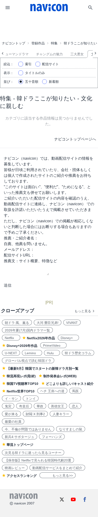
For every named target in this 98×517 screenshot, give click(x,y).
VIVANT (72, 323)
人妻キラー (61, 414)
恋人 (75, 406)
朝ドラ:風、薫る (17, 323)
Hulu (52, 353)
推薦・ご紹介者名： (21, 238)
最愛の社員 (13, 422)
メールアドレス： (19, 249)
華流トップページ (20, 445)
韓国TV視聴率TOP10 (22, 384)
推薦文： (11, 261)
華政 (40, 406)
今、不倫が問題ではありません (28, 429)
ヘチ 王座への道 (52, 391)
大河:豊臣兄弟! (48, 323)
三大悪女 (77, 54)
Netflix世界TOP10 (20, 391)
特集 (54, 43)
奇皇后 (24, 406)
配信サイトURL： (19, 255)
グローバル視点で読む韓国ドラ (28, 361)
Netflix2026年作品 (41, 338)
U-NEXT (11, 353)
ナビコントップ (13, 43)
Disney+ (68, 338)
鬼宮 (8, 406)
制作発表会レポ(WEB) (60, 376)
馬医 (75, 391)
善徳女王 (57, 406)
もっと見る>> (57, 475)
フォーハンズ (52, 437)
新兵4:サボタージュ (19, 437)
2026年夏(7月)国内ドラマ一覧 (27, 330)
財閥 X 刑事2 (35, 414)
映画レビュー (15, 468)
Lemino (32, 353)
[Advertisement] (49, 27)
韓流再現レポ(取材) (21, 376)
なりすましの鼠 (70, 429)
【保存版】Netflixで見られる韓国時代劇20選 (38, 460)
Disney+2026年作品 (22, 346)
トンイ (31, 399)
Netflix (11, 338)
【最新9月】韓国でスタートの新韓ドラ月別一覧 (42, 368)
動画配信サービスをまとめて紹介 (57, 468)
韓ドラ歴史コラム (78, 353)
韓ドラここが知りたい (80, 43)
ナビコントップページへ (75, 139)
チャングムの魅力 (49, 54)
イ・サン (11, 399)
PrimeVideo (53, 345)
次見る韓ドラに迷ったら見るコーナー (33, 453)
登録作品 (38, 43)
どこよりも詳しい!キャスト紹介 (70, 384)
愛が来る (11, 414)
